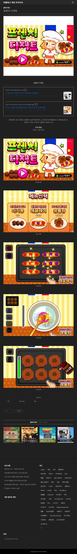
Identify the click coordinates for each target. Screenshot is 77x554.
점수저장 (43, 474)
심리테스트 (44, 524)
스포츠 (51, 486)
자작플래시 (44, 516)
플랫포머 (61, 470)
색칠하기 (59, 511)
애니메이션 (63, 490)
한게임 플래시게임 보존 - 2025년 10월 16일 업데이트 (20, 484)
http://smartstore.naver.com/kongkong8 (20, 104)
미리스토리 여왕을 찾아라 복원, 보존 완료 (16, 477)
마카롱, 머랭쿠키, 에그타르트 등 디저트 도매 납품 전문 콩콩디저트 (28, 110)
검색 (35, 539)
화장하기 (67, 486)
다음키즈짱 (68, 478)
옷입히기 (67, 511)
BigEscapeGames (63, 507)
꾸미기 (43, 490)
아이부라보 (58, 474)
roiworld (50, 495)
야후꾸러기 (58, 486)
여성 (55, 490)
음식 (66, 474)
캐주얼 (63, 503)
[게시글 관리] (12, 411)
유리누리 (43, 507)
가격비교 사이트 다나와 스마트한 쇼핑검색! (22, 93)
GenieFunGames (55, 516)
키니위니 (55, 503)
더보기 (41, 528)
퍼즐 (42, 478)
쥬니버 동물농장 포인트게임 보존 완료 (15, 481)
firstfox (68, 499)
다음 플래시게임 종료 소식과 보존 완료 (15, 473)
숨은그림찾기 (58, 478)
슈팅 (50, 499)
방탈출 (43, 495)
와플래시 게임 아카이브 (13, 2)
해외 (52, 482)
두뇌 (48, 503)
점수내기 (43, 486)
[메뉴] (72, 2)
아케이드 (48, 478)
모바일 (43, 503)
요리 (54, 470)
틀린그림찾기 (45, 482)
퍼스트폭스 (67, 516)
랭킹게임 (51, 520)
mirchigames (58, 499)
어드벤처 (58, 495)
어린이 (51, 474)
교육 (58, 482)
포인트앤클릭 (50, 511)
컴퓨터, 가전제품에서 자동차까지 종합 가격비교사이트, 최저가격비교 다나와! (31, 95)
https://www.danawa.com (14, 90)
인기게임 (51, 507)
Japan (43, 470)
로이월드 (43, 499)
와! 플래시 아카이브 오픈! (12, 488)
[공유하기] (9, 411)
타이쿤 (49, 490)
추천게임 (43, 520)
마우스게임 (65, 482)
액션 (65, 495)
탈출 (42, 511)
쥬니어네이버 (61, 520)
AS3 (49, 470)
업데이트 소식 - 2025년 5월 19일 (14, 469)
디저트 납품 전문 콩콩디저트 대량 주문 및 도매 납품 (25, 107)
